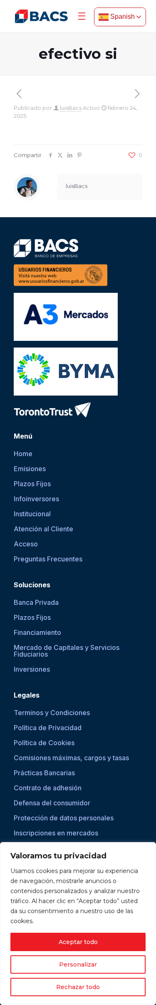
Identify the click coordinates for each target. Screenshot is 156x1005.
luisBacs (71, 107)
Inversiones (32, 669)
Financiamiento (37, 632)
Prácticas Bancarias (44, 773)
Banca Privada (36, 602)
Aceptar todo (78, 942)
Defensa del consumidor (52, 803)
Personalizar (78, 964)
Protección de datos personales (64, 818)
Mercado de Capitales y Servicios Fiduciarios (66, 650)
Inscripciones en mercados (56, 833)
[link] (41, 16)
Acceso (26, 544)
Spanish (122, 16)
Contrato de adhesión (48, 788)
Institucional (32, 514)
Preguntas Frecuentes (48, 559)
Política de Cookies (44, 743)
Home (23, 453)
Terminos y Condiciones (52, 712)
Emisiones (30, 468)
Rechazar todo (78, 987)
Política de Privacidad (48, 727)
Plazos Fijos (32, 484)
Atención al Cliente (43, 529)
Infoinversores (36, 499)
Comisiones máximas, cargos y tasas (71, 758)
